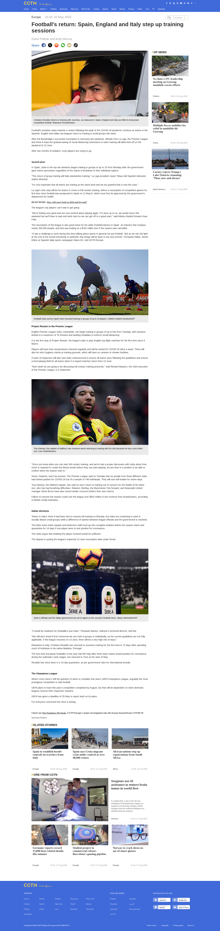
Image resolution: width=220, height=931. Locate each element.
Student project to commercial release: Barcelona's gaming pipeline (89, 851)
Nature (122, 9)
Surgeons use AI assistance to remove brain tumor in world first (129, 784)
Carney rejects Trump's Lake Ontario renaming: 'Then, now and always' (167, 175)
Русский (113, 909)
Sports (105, 9)
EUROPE (28, 914)
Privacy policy (178, 925)
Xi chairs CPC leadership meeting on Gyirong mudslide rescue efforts (168, 81)
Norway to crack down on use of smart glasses (128, 849)
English (113, 899)
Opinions (74, 9)
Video (139, 9)
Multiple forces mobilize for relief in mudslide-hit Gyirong (169, 128)
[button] (74, 842)
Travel (113, 9)
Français (113, 904)
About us (191, 925)
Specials (161, 9)
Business (63, 9)
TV (153, 9)
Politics (54, 9)
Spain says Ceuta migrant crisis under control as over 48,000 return (89, 754)
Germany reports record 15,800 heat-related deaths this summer (48, 851)
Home (26, 9)
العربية (131, 904)
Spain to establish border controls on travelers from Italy (48, 754)
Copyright (165, 925)
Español (132, 899)
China (34, 9)
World (42, 9)
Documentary (134, 909)
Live (147, 9)
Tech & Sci (85, 9)
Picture (131, 9)
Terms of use (152, 925)
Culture (96, 9)
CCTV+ (113, 914)
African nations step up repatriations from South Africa (127, 754)
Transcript (90, 909)
